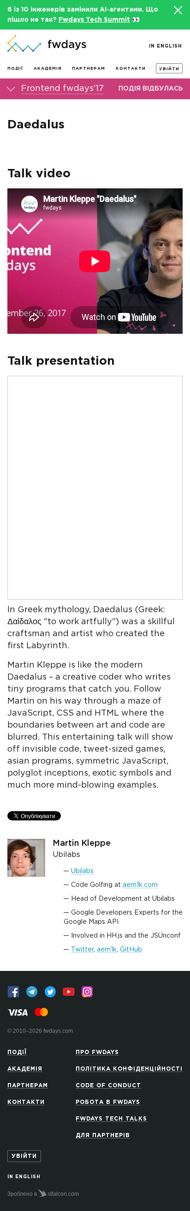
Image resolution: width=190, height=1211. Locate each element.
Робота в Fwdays (108, 1102)
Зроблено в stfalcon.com (43, 1194)
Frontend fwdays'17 (62, 88)
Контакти (131, 68)
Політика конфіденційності (129, 1069)
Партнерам (88, 68)
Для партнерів (103, 1135)
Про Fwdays (97, 1052)
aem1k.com (140, 885)
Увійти (169, 69)
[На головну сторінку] (46, 44)
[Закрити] (177, 10)
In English (165, 46)
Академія (48, 68)
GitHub (131, 949)
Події (15, 68)
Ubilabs (82, 871)
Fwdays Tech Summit (94, 20)
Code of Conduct (108, 1085)
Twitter (82, 949)
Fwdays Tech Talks (111, 1118)
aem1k (107, 949)
